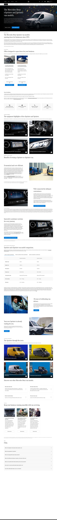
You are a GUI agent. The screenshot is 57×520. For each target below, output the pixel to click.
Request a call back (7, 27)
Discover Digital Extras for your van (39, 205)
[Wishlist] (45, 1)
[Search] (42, 1)
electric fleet (10, 177)
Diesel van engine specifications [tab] (9, 254)
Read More (36, 310)
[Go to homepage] (28, 2)
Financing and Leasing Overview (32, 98)
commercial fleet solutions (11, 176)
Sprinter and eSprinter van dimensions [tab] (34, 254)
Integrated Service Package (10, 173)
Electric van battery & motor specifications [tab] (21, 254)
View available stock (15, 27)
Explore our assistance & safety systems (10, 237)
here (36, 290)
